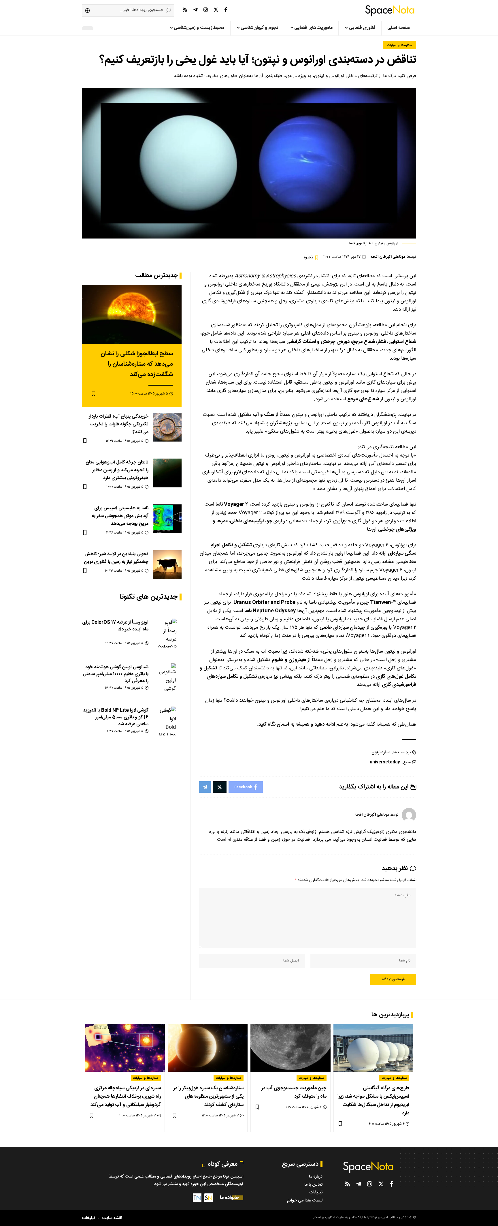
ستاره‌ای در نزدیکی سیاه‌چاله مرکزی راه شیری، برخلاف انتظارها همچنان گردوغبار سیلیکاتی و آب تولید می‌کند (125, 1096)
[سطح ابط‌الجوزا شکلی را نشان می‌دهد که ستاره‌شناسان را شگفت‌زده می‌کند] (132, 314)
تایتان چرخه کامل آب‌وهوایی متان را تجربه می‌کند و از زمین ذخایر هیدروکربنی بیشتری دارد (117, 470)
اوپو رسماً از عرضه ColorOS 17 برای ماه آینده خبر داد (115, 626)
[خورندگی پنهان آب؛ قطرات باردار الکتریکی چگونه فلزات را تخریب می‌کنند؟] (167, 427)
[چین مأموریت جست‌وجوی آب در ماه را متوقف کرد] (290, 1048)
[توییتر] (216, 10)
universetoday (385, 762)
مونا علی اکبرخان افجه (388, 257)
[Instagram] (206, 10)
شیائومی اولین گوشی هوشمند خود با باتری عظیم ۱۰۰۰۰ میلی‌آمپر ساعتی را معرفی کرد (115, 674)
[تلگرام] (195, 10)
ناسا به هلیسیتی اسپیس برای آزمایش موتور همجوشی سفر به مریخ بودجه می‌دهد (120, 516)
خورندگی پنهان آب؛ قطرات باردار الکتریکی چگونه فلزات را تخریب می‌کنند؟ (118, 424)
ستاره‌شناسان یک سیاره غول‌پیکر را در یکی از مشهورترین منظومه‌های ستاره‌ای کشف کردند (208, 1096)
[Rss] (185, 10)
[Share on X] (220, 787)
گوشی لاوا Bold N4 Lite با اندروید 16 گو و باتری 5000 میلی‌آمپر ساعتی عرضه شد (115, 717)
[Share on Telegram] (205, 787)
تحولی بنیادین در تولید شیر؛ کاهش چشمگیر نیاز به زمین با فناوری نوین (116, 558)
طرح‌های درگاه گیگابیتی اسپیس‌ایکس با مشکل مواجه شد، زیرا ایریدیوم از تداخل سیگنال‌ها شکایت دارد (373, 1100)
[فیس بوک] (225, 10)
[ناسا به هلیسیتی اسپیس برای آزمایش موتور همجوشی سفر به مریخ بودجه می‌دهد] (167, 518)
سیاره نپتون (380, 752)
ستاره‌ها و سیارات (399, 45)
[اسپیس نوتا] (389, 10)
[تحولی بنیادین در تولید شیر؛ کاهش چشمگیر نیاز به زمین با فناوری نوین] (167, 564)
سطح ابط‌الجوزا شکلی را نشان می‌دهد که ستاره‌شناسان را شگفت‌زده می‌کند (137, 364)
